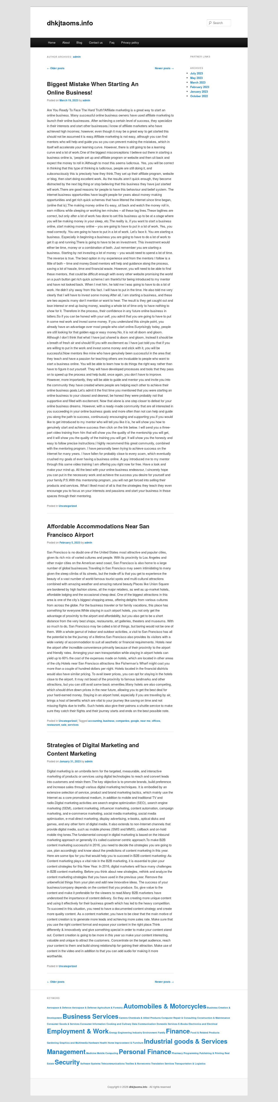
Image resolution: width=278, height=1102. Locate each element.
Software (85, 1063)
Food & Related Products (204, 1032)
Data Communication (144, 1023)
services (73, 725)
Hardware (93, 1042)
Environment (150, 1032)
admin (77, 57)
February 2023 (199, 87)
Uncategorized (68, 506)
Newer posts (164, 68)
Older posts (56, 68)
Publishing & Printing (211, 1053)
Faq (111, 42)
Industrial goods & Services (185, 1041)
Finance (178, 1030)
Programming (191, 1053)
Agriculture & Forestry (110, 1007)
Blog (79, 42)
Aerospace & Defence (59, 1007)
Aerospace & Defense (84, 1007)
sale (63, 725)
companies (122, 721)
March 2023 (197, 82)
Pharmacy (177, 1053)
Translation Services (162, 1063)
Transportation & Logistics (190, 1063)
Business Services (90, 1016)
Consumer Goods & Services (63, 1023)
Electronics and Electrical (203, 1023)
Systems (96, 1063)
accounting (95, 721)
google (135, 721)
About (66, 42)
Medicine (91, 1053)
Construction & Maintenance (213, 1017)
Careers (123, 1017)
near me (145, 721)
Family (161, 1032)
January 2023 (199, 91)
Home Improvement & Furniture (125, 1042)
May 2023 (196, 78)
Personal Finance (145, 1051)
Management (66, 1051)
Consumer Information (93, 1023)
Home (51, 42)
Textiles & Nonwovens (138, 1063)
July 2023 (196, 73)
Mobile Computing (107, 1053)
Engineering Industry (130, 1032)
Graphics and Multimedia (74, 1042)
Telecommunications (113, 1063)
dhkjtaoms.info (70, 22)
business (108, 721)
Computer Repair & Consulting (179, 1017)
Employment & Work (78, 1030)
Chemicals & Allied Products (144, 1017)
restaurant (53, 725)
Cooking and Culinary (118, 1023)
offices (156, 721)
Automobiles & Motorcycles (164, 1005)
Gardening (53, 1042)
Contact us (96, 42)
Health (103, 1042)
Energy (113, 1032)
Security (67, 1061)
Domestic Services (167, 1023)
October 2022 (199, 96)
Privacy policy (130, 42)
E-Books (183, 1023)
